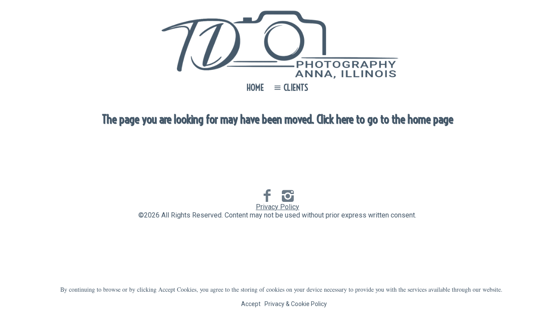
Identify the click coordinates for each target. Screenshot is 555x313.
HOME (255, 87)
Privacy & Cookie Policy (295, 303)
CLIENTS (296, 87)
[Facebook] (267, 196)
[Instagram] (287, 196)
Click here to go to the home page (385, 119)
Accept (251, 303)
